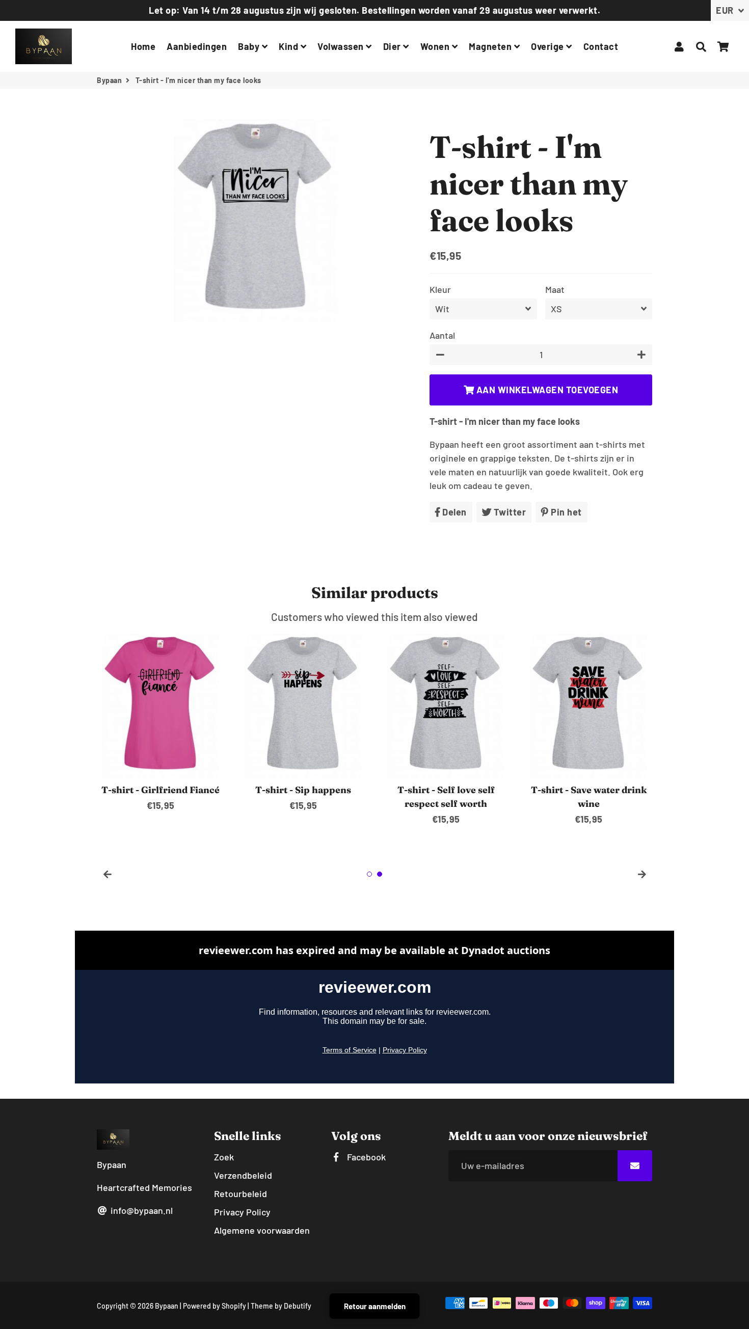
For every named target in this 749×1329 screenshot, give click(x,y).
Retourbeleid (240, 1193)
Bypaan (109, 80)
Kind (290, 46)
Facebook (365, 1156)
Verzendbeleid (243, 1175)
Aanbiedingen (197, 46)
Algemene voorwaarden (262, 1230)
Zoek (224, 1156)
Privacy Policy (242, 1211)
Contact (601, 46)
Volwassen (341, 46)
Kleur (440, 289)
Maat (555, 289)
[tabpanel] (160, 723)
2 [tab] (379, 874)
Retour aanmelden (375, 1306)
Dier (393, 46)
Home (143, 46)
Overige (548, 46)
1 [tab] (369, 874)
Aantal (442, 335)
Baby (250, 46)
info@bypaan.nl (141, 1210)
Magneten (491, 46)
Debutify (297, 1305)
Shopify (234, 1305)
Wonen (436, 46)
